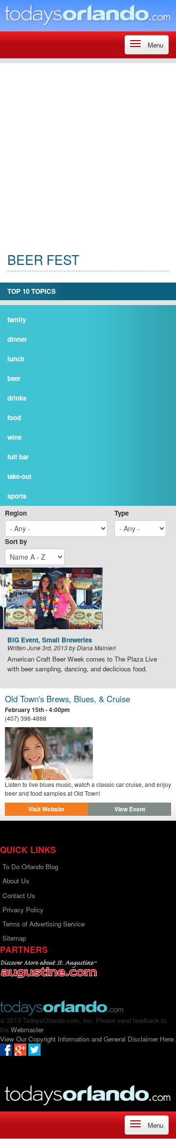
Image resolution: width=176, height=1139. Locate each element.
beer (14, 378)
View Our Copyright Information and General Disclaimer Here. (88, 1039)
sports (16, 495)
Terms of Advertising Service (43, 923)
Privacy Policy (23, 909)
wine (14, 437)
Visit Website (46, 809)
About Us (15, 880)
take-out (19, 476)
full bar (18, 456)
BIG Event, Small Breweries (49, 640)
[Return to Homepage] (61, 1007)
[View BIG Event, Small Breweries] (88, 598)
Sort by (16, 541)
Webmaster (27, 1029)
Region (16, 513)
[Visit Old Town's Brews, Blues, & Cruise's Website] (88, 753)
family (16, 319)
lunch (15, 358)
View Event (129, 809)
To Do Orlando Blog (30, 866)
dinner (17, 339)
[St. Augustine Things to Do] (48, 968)
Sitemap (14, 938)
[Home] (88, 14)
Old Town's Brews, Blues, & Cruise (67, 699)
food (14, 417)
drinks (16, 398)
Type (121, 513)
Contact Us (18, 895)
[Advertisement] (88, 151)
